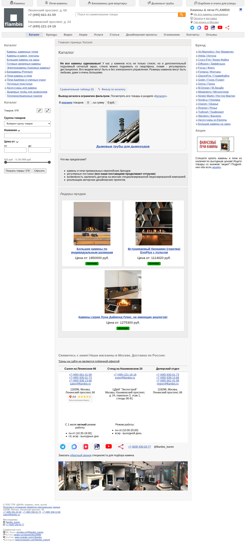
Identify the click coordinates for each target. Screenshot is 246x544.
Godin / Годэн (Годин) (211, 79)
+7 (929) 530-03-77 (139, 446)
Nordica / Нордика (209, 99)
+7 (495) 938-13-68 (80, 380)
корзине (67, 102)
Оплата (198, 18)
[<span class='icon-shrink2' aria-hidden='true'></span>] (39, 110)
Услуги (98, 34)
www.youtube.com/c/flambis (28, 537)
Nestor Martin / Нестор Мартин (216, 95)
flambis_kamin (13, 522)
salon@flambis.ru (80, 383)
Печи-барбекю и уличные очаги (26, 79)
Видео (68, 34)
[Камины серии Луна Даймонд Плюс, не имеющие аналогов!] (123, 292)
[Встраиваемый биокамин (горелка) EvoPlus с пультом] (154, 223)
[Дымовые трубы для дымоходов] (123, 126)
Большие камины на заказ (23, 59)
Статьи (114, 34)
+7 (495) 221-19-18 (42, 26)
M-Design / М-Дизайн (211, 87)
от (5, 145)
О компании (172, 34)
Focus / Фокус (206, 67)
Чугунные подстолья (19, 83)
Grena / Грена (206, 83)
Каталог (34, 34)
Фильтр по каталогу (114, 89)
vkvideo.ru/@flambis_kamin (29, 532)
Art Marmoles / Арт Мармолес (216, 51)
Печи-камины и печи (19, 75)
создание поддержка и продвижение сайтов (237, 525)
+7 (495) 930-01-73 (80, 377)
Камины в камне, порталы (23, 55)
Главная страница (69, 42)
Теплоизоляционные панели (24, 95)
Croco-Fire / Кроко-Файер (213, 59)
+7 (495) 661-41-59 (42, 15)
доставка (211, 18)
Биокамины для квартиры (109, 3)
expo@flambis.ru (125, 377)
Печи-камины (58, 3)
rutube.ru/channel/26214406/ (27, 534)
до (29, 145)
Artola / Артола (207, 55)
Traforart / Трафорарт (211, 112)
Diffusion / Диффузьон (211, 63)
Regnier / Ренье (207, 107)
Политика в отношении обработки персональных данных (31, 507)
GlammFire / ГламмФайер (213, 75)
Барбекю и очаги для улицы (217, 3)
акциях (216, 167)
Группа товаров (14, 118)
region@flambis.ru (168, 383)
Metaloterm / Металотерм (213, 91)
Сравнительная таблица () (77, 89)
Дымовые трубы (162, 3)
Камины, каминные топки (22, 51)
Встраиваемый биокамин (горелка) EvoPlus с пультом (154, 250)
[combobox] (127, 14)
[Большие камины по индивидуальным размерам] (92, 223)
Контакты (192, 34)
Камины (19, 3)
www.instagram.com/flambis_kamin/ (32, 539)
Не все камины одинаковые (211, 14)
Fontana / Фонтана (209, 71)
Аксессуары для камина (22, 87)
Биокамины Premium (20, 71)
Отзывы (211, 34)
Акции (83, 34)
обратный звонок (80, 455)
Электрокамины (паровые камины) (28, 67)
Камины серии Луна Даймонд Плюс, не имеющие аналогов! (123, 317)
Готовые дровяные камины (24, 63)
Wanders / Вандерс (209, 116)
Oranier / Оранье (208, 103)
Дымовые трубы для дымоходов (123, 146)
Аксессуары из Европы (212, 120)
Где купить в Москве (206, 22)
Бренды (51, 34)
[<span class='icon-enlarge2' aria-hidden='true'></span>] (48, 110)
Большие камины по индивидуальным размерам (92, 250)
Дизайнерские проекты (141, 34)
